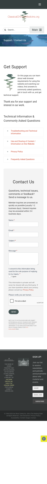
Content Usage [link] (25, 418)
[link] (44, 439)
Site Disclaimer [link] (25, 416)
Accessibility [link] (15, 418)
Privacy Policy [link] (28, 290)
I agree (13, 276)
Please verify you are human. (20, 295)
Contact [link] (33, 418)
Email (11, 230)
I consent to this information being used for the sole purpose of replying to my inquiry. (23, 271)
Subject (12, 241)
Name (12, 220)
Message (13, 251)
